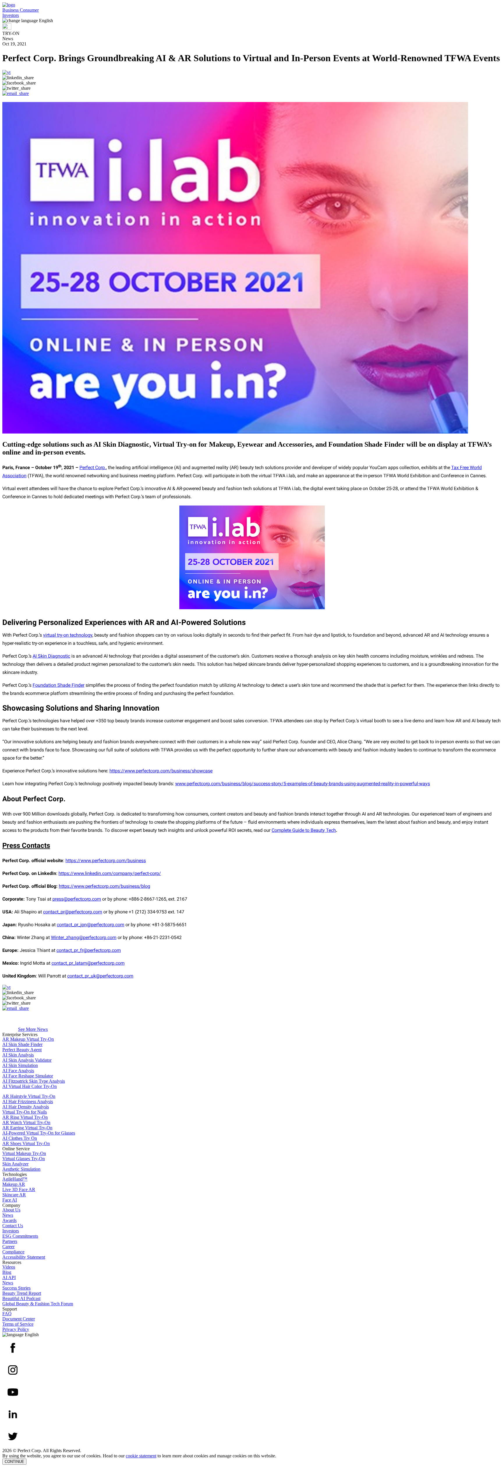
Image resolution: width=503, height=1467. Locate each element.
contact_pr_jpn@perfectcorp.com (90, 924)
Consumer (29, 10)
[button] (251, 20)
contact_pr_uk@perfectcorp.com (100, 976)
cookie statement (141, 1455)
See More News (33, 1029)
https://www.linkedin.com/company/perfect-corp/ (110, 873)
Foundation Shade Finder (58, 685)
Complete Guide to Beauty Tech (304, 830)
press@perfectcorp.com (76, 899)
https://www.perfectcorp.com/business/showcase (160, 771)
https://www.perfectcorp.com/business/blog (104, 886)
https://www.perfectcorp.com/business (105, 860)
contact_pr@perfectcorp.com (72, 912)
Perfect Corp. (92, 467)
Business (11, 10)
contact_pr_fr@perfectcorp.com (88, 950)
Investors (10, 15)
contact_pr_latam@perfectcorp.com (88, 963)
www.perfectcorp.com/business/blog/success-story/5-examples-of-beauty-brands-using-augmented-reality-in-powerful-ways (302, 783)
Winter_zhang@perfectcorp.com (83, 937)
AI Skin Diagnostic (51, 656)
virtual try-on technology (67, 635)
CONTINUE (14, 1461)
